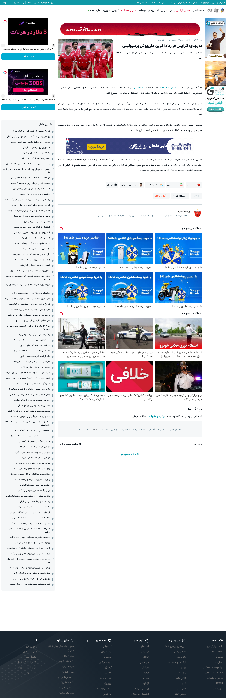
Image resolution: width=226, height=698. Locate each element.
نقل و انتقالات (128, 10)
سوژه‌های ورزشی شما (175, 646)
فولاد (146, 673)
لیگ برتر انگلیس (66, 661)
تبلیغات (152, 2)
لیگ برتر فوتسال (66, 693)
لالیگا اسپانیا (68, 667)
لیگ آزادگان (68, 656)
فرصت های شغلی (214, 673)
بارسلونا (108, 657)
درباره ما (219, 662)
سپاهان (145, 667)
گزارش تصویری (111, 10)
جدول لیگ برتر (182, 10)
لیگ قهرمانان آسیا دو (63, 688)
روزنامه (142, 10)
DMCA (219, 683)
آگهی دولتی (217, 689)
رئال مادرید (106, 678)
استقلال (145, 646)
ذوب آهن (144, 662)
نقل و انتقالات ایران (27, 667)
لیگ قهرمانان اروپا (65, 677)
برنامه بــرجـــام (164, 10)
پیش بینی (221, 2)
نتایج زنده (95, 10)
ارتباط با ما (217, 652)
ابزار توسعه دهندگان (213, 667)
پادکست (172, 2)
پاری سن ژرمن (29, 673)
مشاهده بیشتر (128, 454)
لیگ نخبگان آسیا (66, 682)
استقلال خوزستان (140, 694)
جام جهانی (31, 646)
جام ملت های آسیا (28, 652)
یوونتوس (107, 694)
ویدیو (151, 10)
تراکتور (145, 657)
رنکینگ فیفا (31, 657)
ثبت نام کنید (28, 57)
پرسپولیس (139, 88)
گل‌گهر (146, 683)
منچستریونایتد (104, 689)
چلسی (108, 673)
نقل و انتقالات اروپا (27, 662)
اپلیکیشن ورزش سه (207, 2)
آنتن (184, 683)
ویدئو (183, 667)
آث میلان (107, 646)
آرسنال (108, 667)
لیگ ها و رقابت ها (177, 662)
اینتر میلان (106, 652)
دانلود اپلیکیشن (215, 646)
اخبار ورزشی (182, 2)
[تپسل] (67, 140)
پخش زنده (193, 2)
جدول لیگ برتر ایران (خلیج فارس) (60, 648)
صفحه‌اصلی (198, 10)
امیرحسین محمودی (170, 88)
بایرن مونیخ (105, 662)
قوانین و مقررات (157, 416)
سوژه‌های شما (141, 2)
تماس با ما (162, 2)
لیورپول (108, 683)
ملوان (146, 678)
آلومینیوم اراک (142, 689)
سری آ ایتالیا (68, 672)
